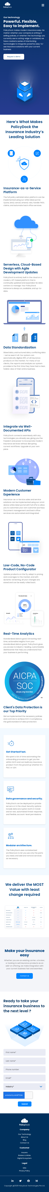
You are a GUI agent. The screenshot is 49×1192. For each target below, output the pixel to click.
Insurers (24, 1152)
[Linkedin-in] (12, 1181)
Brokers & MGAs (24, 1155)
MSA (24, 1168)
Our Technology (24, 1134)
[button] (43, 5)
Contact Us (24, 1143)
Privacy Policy (24, 1171)
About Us (24, 1137)
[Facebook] (28, 1181)
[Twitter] (20, 1181)
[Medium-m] (36, 1181)
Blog (24, 1140)
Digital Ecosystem (24, 1158)
